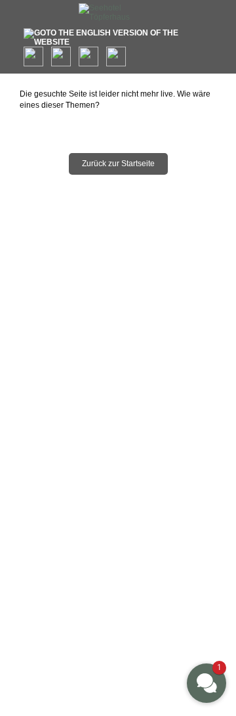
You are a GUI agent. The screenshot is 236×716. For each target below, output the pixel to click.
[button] (206, 683)
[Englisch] (118, 37)
